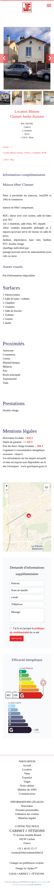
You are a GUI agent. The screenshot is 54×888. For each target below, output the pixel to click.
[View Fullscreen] (6, 496)
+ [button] (6, 486)
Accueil (6, 147)
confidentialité (41, 882)
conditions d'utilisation (19, 884)
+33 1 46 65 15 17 (27, 848)
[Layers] (46, 487)
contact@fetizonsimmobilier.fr (27, 852)
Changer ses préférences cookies (26, 862)
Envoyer (17, 638)
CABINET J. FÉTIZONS (27, 831)
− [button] (6, 490)
